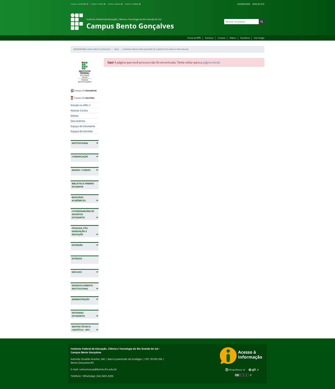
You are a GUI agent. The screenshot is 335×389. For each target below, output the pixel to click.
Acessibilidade (243, 4)
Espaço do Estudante (83, 126)
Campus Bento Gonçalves (98, 49)
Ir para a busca (115, 4)
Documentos (78, 121)
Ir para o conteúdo (79, 4)
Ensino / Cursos (85, 170)
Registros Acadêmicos (85, 199)
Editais (75, 115)
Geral (116, 49)
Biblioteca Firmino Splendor (83, 185)
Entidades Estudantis (85, 314)
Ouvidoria (245, 37)
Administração (85, 299)
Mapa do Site (258, 4)
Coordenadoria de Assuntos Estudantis (85, 214)
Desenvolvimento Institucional (85, 287)
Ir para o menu (98, 4)
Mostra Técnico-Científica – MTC (85, 328)
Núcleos (85, 272)
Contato (221, 37)
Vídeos (233, 37)
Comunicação (85, 156)
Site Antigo (259, 37)
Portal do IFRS (194, 37)
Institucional (85, 143)
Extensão (85, 245)
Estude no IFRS (79, 105)
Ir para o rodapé (132, 4)
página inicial (211, 62)
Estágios (77, 258)
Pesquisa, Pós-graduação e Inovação (85, 231)
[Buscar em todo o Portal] (261, 21)
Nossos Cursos (79, 110)
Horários (209, 37)
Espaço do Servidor (82, 131)
